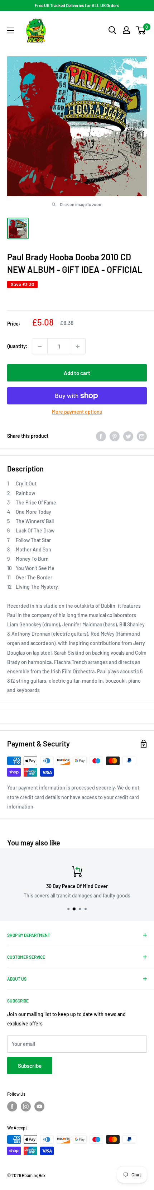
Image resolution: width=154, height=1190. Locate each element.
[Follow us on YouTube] (39, 1106)
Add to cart (77, 373)
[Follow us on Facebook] (12, 1106)
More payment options (77, 412)
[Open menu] (10, 30)
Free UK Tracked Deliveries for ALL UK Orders (77, 5)
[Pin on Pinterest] (115, 436)
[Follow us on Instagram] (26, 1106)
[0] (140, 30)
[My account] (126, 30)
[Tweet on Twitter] (128, 436)
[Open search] (112, 30)
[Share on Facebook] (101, 436)
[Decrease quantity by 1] (39, 346)
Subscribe (30, 1065)
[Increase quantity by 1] (77, 346)
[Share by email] (142, 436)
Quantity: (17, 346)
